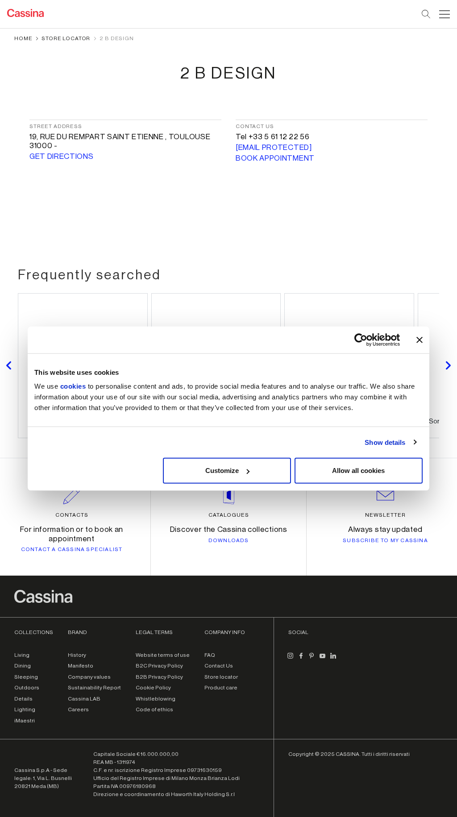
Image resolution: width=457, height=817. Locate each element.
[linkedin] (333, 659)
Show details (385, 442)
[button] (443, 14)
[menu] (444, 14)
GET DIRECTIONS (61, 156)
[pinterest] (311, 659)
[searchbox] (426, 14)
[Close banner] (419, 339)
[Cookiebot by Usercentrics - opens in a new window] (361, 339)
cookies (73, 386)
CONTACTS (71, 515)
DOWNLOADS (228, 540)
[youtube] (322, 659)
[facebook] (300, 659)
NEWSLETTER (385, 515)
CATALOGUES (228, 515)
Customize (222, 470)
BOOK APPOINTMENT (275, 158)
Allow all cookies (358, 470)
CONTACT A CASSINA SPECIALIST (72, 549)
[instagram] (290, 659)
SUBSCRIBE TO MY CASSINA (385, 540)
